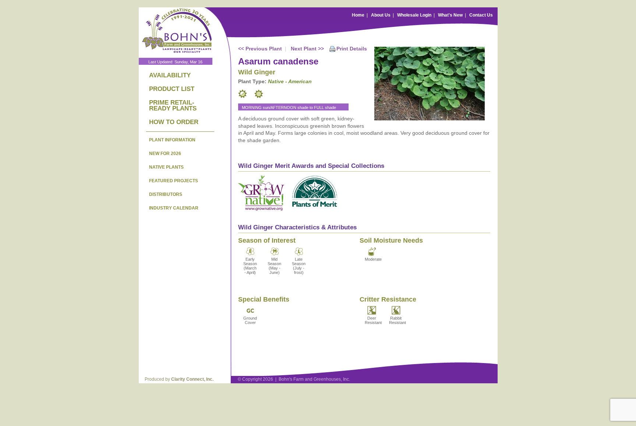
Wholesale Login (414, 15)
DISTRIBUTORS (165, 194)
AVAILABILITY (170, 75)
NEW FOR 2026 (165, 153)
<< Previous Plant (260, 49)
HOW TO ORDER (173, 122)
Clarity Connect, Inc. (192, 379)
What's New (450, 15)
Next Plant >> (307, 49)
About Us (381, 15)
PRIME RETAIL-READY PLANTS (173, 105)
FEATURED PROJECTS (173, 180)
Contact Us (481, 15)
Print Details (351, 49)
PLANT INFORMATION (172, 139)
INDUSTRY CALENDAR (173, 208)
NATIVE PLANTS (166, 167)
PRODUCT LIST (171, 88)
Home (358, 15)
